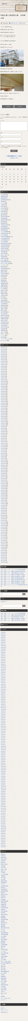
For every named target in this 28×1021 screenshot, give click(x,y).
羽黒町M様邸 (3, 230)
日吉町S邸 (3, 328)
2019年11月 (3, 483)
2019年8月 (3, 488)
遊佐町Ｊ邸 (3, 320)
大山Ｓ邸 (3, 278)
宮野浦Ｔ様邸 (3, 248)
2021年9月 (3, 446)
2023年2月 (3, 418)
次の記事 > (20, 106)
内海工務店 (23, 23)
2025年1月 (3, 379)
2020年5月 (3, 473)
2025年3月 (3, 376)
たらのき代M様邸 (4, 231)
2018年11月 (3, 503)
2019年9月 (3, 487)
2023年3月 (3, 416)
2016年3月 (3, 557)
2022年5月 (3, 433)
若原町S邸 (3, 281)
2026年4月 (3, 354)
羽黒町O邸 (3, 285)
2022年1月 (3, 440)
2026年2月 (3, 358)
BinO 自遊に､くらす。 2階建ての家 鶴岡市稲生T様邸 (12, 578)
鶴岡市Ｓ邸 (3, 292)
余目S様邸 (3, 251)
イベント (3, 335)
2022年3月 (3, 436)
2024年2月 (3, 398)
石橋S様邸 (3, 256)
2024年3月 (3, 396)
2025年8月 (3, 368)
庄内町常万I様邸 (4, 216)
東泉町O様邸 (3, 305)
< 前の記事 (8, 106)
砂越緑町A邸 (3, 283)
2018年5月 (3, 513)
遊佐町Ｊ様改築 (4, 317)
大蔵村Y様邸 (3, 211)
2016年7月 (3, 550)
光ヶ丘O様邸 (3, 241)
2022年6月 (3, 431)
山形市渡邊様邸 (4, 240)
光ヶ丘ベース (3, 340)
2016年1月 (3, 560)
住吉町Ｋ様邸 (3, 208)
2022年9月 (3, 426)
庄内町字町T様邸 (4, 245)
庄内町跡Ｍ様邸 (4, 246)
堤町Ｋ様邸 (3, 307)
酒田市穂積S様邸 (4, 228)
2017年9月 (3, 527)
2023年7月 (3, 409)
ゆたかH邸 (3, 313)
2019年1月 (3, 500)
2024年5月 (3, 393)
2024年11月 (3, 383)
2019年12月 (3, 481)
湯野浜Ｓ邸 (3, 271)
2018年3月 (3, 517)
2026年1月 (3, 359)
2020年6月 (3, 471)
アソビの (3, 203)
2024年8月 (3, 388)
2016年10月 (3, 545)
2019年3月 (3, 497)
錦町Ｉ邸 (3, 310)
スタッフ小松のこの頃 (5, 338)
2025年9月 (3, 366)
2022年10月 (3, 425)
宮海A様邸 (3, 218)
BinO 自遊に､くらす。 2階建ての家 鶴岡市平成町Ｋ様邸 (13, 571)
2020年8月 (3, 468)
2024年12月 (3, 381)
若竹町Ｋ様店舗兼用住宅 (6, 236)
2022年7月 (3, 429)
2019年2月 (3, 498)
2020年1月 (3, 480)
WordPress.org (4, 1012)
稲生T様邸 (3, 221)
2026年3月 (3, 356)
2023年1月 (3, 419)
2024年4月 (3, 394)
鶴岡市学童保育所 (4, 302)
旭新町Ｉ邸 (3, 308)
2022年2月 (3, 438)
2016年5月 (3, 553)
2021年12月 (3, 441)
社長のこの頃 (3, 333)
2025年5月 (3, 373)
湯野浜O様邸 (3, 286)
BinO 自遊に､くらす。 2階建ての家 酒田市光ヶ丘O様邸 (13, 574)
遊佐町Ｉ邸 (3, 290)
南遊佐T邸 (3, 270)
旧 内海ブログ (4, 601)
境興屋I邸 (3, 280)
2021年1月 (3, 460)
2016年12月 (3, 542)
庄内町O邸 (13, 23)
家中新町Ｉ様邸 (4, 250)
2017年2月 (3, 538)
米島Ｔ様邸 (3, 206)
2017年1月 (3, 540)
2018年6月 (3, 512)
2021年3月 (3, 456)
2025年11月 (3, 363)
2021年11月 (3, 443)
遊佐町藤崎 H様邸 (4, 199)
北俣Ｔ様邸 (3, 253)
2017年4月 (3, 535)
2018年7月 (3, 510)
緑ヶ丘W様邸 (3, 235)
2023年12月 (3, 401)
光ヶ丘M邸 (3, 288)
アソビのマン (3, 265)
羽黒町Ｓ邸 (3, 293)
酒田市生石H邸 (4, 315)
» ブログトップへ (14, 158)
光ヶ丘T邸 (3, 298)
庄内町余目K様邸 (4, 268)
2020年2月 (3, 478)
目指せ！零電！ (4, 255)
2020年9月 (3, 466)
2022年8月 (3, 428)
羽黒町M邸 (3, 330)
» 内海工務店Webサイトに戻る (14, 156)
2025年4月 (3, 374)
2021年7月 (3, 450)
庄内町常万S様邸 (4, 224)
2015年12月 (3, 562)
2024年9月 (3, 386)
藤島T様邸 (3, 214)
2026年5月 (3, 352)
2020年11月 (3, 463)
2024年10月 (3, 384)
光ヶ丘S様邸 (3, 209)
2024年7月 (3, 389)
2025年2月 (3, 378)
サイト (1, 141)
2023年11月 (3, 403)
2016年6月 (3, 552)
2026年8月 (3, 347)
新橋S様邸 (3, 198)
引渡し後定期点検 (4, 238)
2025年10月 (3, 364)
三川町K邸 (3, 325)
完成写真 (3, 201)
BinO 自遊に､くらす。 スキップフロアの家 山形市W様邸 (13, 569)
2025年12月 (3, 361)
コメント (2, 120)
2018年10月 (3, 505)
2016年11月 (3, 543)
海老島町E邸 (3, 318)
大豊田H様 (3, 204)
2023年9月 (3, 406)
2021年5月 (3, 453)
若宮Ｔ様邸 (3, 213)
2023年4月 (3, 414)
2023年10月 (3, 404)
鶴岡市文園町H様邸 (5, 261)
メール (1, 137)
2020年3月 (3, 476)
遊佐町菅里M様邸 (4, 219)
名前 (1, 132)
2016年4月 (3, 555)
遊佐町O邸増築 (4, 312)
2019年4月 (3, 495)
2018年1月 (3, 520)
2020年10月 (3, 465)
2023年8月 (3, 408)
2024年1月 (3, 399)
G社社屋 (2, 297)
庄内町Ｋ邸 (3, 295)
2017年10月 (3, 525)
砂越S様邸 (3, 223)
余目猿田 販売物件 (5, 233)
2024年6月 (3, 391)
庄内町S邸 (3, 276)
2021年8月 (3, 448)
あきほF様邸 (3, 194)
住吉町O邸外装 (4, 322)
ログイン (3, 1007)
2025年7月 (3, 369)
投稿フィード (3, 1009)
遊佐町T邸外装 (4, 323)
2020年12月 (3, 461)
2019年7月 (3, 490)
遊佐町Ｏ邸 (3, 275)
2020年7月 (3, 470)
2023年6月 (3, 411)
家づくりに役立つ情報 (5, 263)
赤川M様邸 (3, 226)
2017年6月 (3, 532)
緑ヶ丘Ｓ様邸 (3, 260)
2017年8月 (3, 528)
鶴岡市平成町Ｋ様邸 (5, 243)
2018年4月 (3, 515)
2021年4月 (3, 455)
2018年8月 (3, 508)
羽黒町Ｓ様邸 (3, 258)
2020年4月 (3, 475)
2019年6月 (3, 491)
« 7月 (1, 187)
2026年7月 (3, 349)
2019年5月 (3, 493)
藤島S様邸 (3, 266)
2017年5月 (3, 533)
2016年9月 (3, 547)
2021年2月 (3, 458)
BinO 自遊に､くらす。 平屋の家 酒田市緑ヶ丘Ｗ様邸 (12, 573)
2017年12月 (3, 522)
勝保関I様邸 (3, 196)
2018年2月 (3, 518)
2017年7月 (3, 530)
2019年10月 (3, 485)
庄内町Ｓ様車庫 (4, 273)
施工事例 (3, 337)
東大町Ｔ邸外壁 (4, 327)
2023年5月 (3, 413)
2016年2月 (3, 558)
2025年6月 (3, 371)
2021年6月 (3, 451)
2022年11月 (3, 423)
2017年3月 (3, 537)
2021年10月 (3, 445)
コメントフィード (4, 1010)
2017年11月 (3, 523)
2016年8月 (3, 548)
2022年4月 (3, 435)
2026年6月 (3, 351)
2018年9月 (3, 507)
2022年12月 (3, 421)
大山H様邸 (3, 303)
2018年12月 (3, 502)
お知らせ (16, 23)
